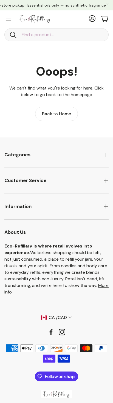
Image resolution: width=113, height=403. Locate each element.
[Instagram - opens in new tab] (62, 332)
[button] (56, 34)
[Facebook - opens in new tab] (51, 332)
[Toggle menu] (8, 19)
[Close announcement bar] (107, 4)
